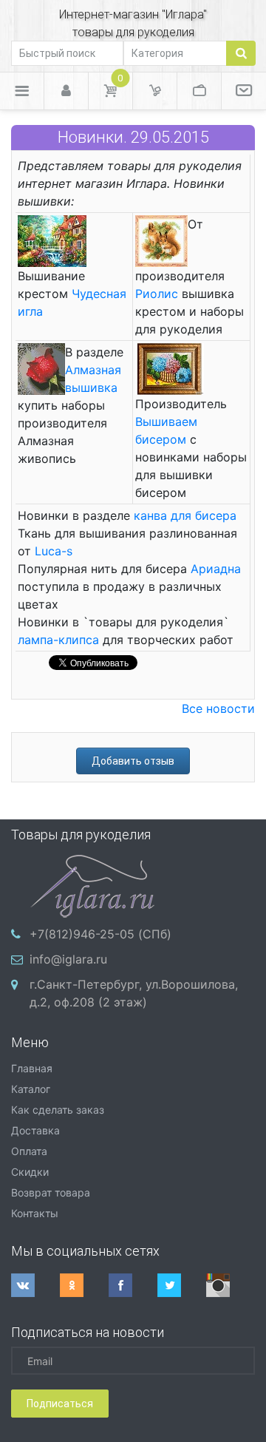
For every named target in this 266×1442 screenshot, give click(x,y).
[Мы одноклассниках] (84, 1285)
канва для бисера (185, 515)
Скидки (30, 1171)
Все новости (218, 708)
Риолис (156, 293)
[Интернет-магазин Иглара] (92, 884)
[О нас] (244, 90)
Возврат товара (50, 1192)
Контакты (34, 1213)
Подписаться (60, 1403)
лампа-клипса (58, 639)
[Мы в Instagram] (230, 1285)
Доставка (35, 1130)
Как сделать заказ (57, 1109)
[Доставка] (155, 90)
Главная (31, 1068)
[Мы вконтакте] (35, 1285)
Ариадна (216, 568)
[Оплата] (199, 90)
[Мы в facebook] (133, 1285)
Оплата (29, 1151)
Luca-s (53, 551)
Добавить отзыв (133, 761)
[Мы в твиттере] (181, 1285)
